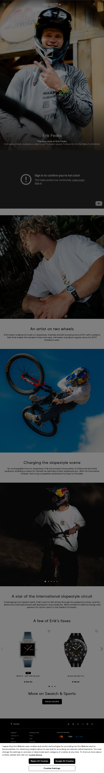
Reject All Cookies (39, 761)
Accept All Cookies (64, 761)
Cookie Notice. (35, 755)
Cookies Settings (52, 768)
